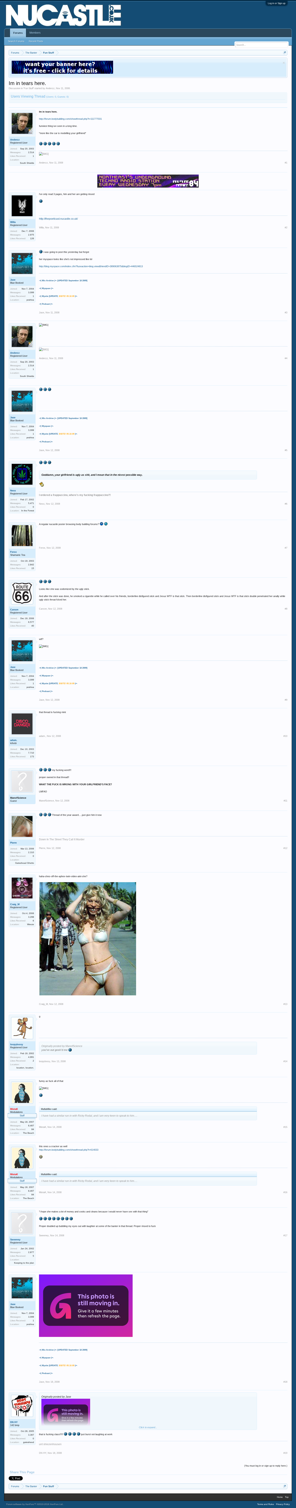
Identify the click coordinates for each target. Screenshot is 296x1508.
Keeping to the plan (24, 1263)
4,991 (31, 1057)
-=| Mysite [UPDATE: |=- (58, 296)
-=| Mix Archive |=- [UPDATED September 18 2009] (63, 281)
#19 (285, 1453)
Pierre (13, 842)
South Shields (27, 163)
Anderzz (50, 88)
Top (287, 1497)
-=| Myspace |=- (46, 288)
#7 (286, 547)
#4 (286, 358)
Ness (13, 490)
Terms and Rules (265, 1504)
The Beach (28, 1133)
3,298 (31, 917)
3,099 (31, 292)
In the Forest (27, 510)
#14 (285, 1061)
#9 (286, 699)
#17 (285, 1235)
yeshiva (30, 300)
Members (35, 32)
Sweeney (15, 1239)
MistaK (42, 1127)
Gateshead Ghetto (24, 863)
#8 (286, 608)
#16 (285, 1192)
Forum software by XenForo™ (34, 1504)
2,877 (31, 1252)
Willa (13, 222)
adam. (13, 740)
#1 (286, 162)
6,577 (31, 622)
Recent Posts (36, 41)
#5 (286, 450)
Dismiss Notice (283, 62)
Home (280, 1497)
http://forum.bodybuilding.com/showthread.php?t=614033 (68, 1149)
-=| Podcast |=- (46, 304)
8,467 (31, 1125)
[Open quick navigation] (284, 52)
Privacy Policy (283, 1504)
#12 (285, 848)
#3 (286, 312)
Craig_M (15, 904)
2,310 (31, 852)
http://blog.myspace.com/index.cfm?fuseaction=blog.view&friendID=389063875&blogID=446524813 (91, 266)
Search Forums (16, 41)
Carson (14, 609)
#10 (285, 736)
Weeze (30, 924)
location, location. (25, 1067)
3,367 (31, 1435)
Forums (18, 32)
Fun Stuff (28, 88)
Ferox (13, 552)
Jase (12, 279)
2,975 (31, 235)
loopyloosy (16, 1044)
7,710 (31, 753)
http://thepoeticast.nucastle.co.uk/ (58, 218)
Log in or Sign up (276, 3)
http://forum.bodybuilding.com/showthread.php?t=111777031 (70, 119)
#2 (286, 227)
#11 (285, 800)
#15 (285, 1127)
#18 (285, 1381)
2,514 (31, 152)
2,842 (31, 564)
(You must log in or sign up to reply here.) (265, 1465)
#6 (286, 503)
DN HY (14, 1422)
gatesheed (28, 1442)
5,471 (31, 503)
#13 (285, 1004)
